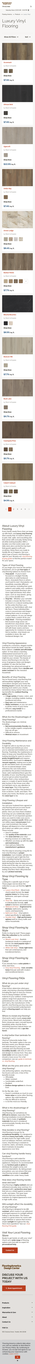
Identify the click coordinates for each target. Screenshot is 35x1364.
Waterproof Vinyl (11, 907)
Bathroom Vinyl (11, 913)
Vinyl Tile (8, 900)
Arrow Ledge (9, 231)
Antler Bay (7, 188)
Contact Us (10, 1250)
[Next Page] (29, 509)
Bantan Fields (9, 273)
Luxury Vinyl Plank (12, 890)
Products (17, 14)
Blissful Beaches (10, 315)
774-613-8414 (6, 6)
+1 (25, 281)
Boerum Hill (8, 357)
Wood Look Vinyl (11, 939)
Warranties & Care (9, 1312)
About (4, 1317)
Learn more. (14, 1354)
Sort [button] (26, 37)
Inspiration (6, 1308)
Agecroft (7, 146)
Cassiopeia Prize (10, 441)
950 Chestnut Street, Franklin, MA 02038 (14, 1332)
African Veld (8, 104)
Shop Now (7, 76)
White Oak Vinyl (11, 948)
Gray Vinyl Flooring (12, 968)
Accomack (8, 62)
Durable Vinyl (10, 917)
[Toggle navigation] (31, 6)
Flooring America (7, 14)
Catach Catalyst (9, 483)
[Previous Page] (6, 509)
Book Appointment (15, 1288)
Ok (17, 1357)
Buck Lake (7, 399)
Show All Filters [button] (10, 37)
